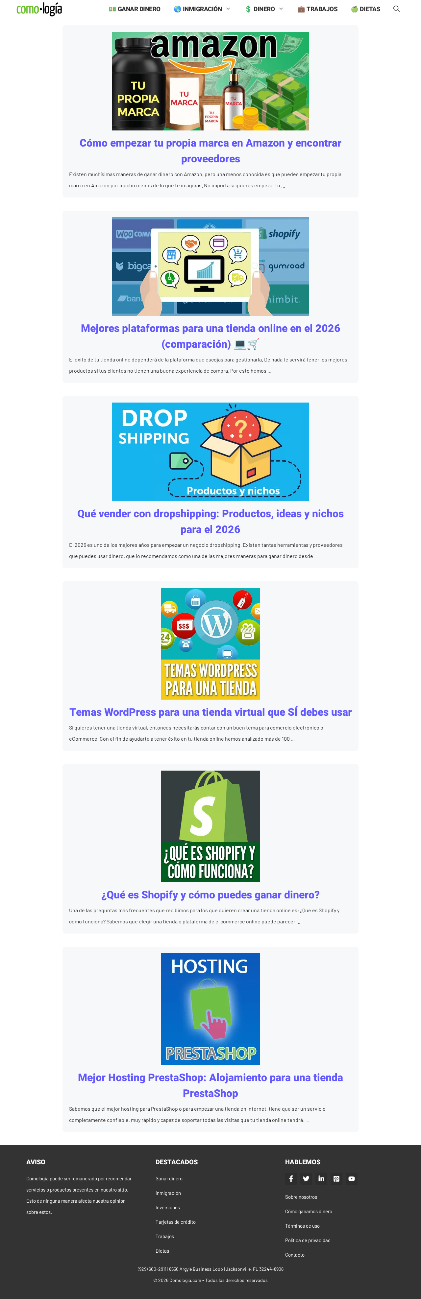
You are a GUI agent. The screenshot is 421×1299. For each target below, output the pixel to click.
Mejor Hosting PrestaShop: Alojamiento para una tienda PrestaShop (210, 1085)
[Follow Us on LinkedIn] (321, 1179)
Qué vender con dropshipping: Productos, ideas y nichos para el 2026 (210, 521)
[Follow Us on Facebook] (291, 1179)
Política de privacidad (308, 1240)
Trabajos (165, 1236)
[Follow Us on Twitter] (306, 1179)
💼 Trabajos (317, 9)
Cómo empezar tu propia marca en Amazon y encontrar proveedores (210, 151)
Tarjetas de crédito (176, 1222)
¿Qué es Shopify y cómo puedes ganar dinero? (210, 895)
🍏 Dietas (365, 9)
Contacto (295, 1255)
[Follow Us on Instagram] (336, 1179)
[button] (396, 9)
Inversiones (168, 1207)
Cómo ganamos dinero (308, 1211)
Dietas (162, 1251)
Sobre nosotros (301, 1197)
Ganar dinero (169, 1178)
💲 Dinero (259, 9)
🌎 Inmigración (198, 9)
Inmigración (168, 1193)
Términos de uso (302, 1226)
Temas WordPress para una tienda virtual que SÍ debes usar (210, 712)
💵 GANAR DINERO (135, 9)
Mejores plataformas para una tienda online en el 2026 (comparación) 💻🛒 (210, 336)
